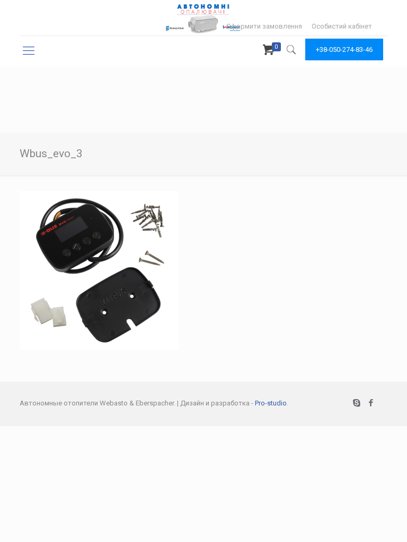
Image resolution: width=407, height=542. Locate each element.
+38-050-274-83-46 (344, 49)
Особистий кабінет (342, 26)
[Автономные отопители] (203, 17)
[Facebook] (371, 403)
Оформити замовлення (264, 26)
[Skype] (356, 403)
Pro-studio (271, 403)
